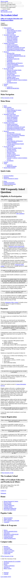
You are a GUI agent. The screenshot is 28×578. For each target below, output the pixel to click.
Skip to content (4, 1)
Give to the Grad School (10, 509)
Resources (6, 51)
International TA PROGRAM (11, 534)
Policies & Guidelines (12, 39)
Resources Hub (10, 53)
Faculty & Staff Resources (13, 75)
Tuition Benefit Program (13, 46)
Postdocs (6, 84)
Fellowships (7, 533)
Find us (5, 530)
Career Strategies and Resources (15, 63)
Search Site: (3, 2)
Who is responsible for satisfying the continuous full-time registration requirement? (14, 421)
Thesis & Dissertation (12, 42)
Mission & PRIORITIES (13, 88)
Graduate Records (8, 537)
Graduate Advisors (11, 71)
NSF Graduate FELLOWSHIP (11, 520)
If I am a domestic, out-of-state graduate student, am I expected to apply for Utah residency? (14, 292)
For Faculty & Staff (8, 68)
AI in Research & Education (14, 54)
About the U (7, 567)
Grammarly (9, 60)
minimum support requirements (16, 246)
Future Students (7, 28)
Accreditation (10, 160)
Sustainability (7, 548)
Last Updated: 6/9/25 (6, 576)
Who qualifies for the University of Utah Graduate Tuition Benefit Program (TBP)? (14, 200)
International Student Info (13, 58)
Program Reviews (11, 156)
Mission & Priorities (12, 166)
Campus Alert (4, 10)
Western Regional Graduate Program (16, 50)
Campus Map (7, 553)
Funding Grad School (9, 43)
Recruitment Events (11, 73)
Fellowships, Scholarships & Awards (16, 47)
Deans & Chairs (11, 74)
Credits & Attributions (9, 565)
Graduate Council (11, 77)
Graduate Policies (8, 507)
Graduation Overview (12, 40)
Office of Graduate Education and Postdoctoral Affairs (11, 19)
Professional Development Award (15, 49)
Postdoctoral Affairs (8, 535)
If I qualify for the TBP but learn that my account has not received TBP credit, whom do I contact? (14, 271)
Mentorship (9, 61)
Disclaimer (6, 563)
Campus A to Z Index (9, 550)
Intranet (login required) (9, 167)
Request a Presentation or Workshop (16, 135)
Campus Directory (8, 552)
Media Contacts (7, 568)
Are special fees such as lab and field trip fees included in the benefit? (14, 372)
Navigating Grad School (10, 35)
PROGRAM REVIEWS (13, 78)
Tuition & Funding (11, 32)
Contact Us (9, 87)
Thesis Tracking (8, 519)
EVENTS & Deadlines (12, 64)
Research (6, 546)
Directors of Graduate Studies (14, 70)
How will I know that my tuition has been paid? (11, 381)
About (5, 85)
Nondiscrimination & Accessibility (12, 561)
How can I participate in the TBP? (8, 216)
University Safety (8, 549)
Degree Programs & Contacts (14, 30)
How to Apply (10, 29)
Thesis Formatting (8, 517)
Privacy (5, 564)
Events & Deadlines (12, 142)
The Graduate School (9, 15)
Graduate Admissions (9, 505)
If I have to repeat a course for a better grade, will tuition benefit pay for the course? (14, 312)
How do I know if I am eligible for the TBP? (11, 234)
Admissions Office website (11, 302)
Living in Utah (10, 33)
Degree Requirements (12, 37)
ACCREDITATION (12, 82)
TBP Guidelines (20, 213)
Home (5, 105)
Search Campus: (5, 5)
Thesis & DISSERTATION (10, 531)
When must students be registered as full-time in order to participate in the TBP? (14, 431)
